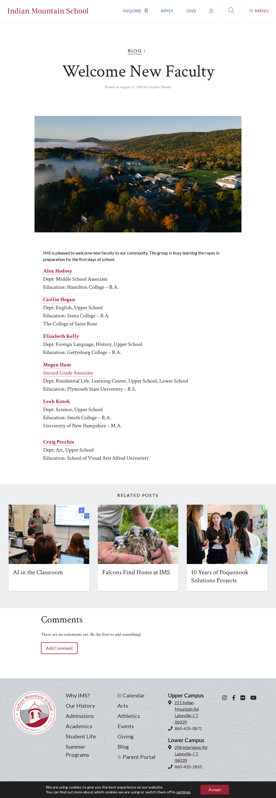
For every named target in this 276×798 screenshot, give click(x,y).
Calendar (134, 695)
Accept (215, 789)
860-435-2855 (188, 766)
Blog (135, 50)
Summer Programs (77, 750)
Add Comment (59, 648)
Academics (79, 726)
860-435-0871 (188, 728)
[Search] (231, 11)
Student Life (81, 736)
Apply (167, 10)
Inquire (132, 10)
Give (191, 10)
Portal (211, 11)
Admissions (80, 716)
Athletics (129, 716)
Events (126, 726)
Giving (125, 736)
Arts (123, 705)
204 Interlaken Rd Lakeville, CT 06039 (190, 754)
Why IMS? (78, 695)
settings (183, 792)
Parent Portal (139, 757)
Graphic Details (159, 87)
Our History (80, 705)
